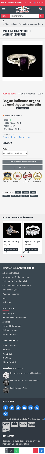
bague (33, 192)
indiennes (34, 196)
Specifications (26, 93)
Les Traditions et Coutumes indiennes (24, 381)
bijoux (18, 192)
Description (9, 93)
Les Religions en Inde (18, 388)
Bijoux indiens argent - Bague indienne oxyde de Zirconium (33, 241)
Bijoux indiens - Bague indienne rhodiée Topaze (12, 241)
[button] (21, 256)
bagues (25, 196)
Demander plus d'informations (23, 162)
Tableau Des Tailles (24, 168)
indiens (25, 192)
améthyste (16, 196)
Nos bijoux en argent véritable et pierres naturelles (25, 373)
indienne (6, 196)
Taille (5, 149)
